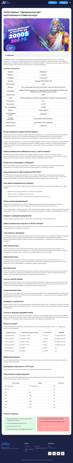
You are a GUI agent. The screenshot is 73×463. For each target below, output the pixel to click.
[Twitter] (58, 453)
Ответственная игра (29, 450)
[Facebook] (54, 453)
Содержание (10, 55)
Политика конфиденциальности (39, 447)
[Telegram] (50, 453)
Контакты (27, 446)
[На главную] (6, 2)
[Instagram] (62, 453)
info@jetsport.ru (52, 448)
